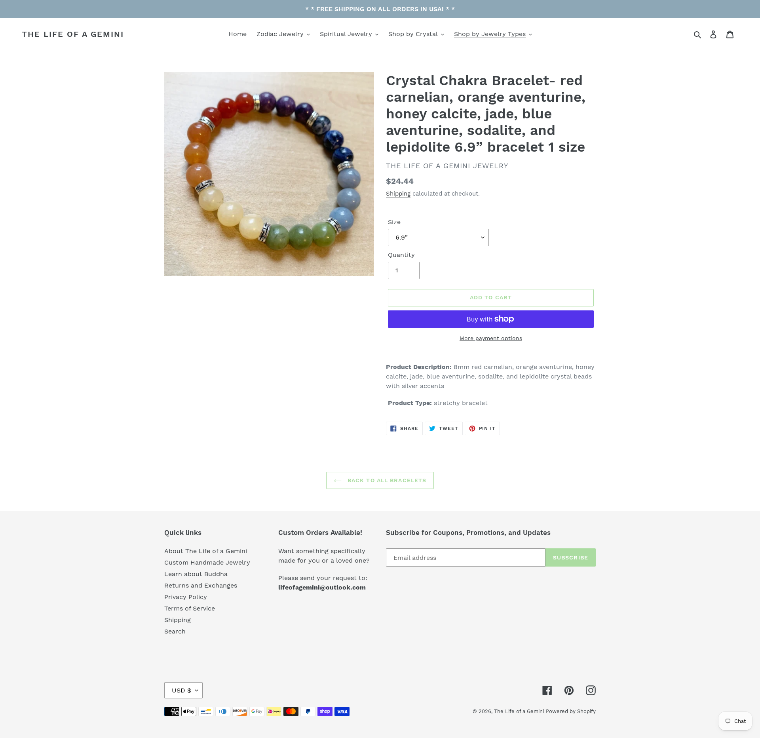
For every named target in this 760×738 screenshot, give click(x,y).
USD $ (181, 690)
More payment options (491, 338)
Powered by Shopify (571, 711)
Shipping (398, 193)
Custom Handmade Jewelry (207, 562)
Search (175, 631)
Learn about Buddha (196, 574)
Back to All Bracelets (386, 480)
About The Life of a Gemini (205, 551)
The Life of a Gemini (73, 34)
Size (394, 222)
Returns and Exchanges (200, 585)
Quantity (401, 255)
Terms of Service (189, 608)
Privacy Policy (185, 597)
